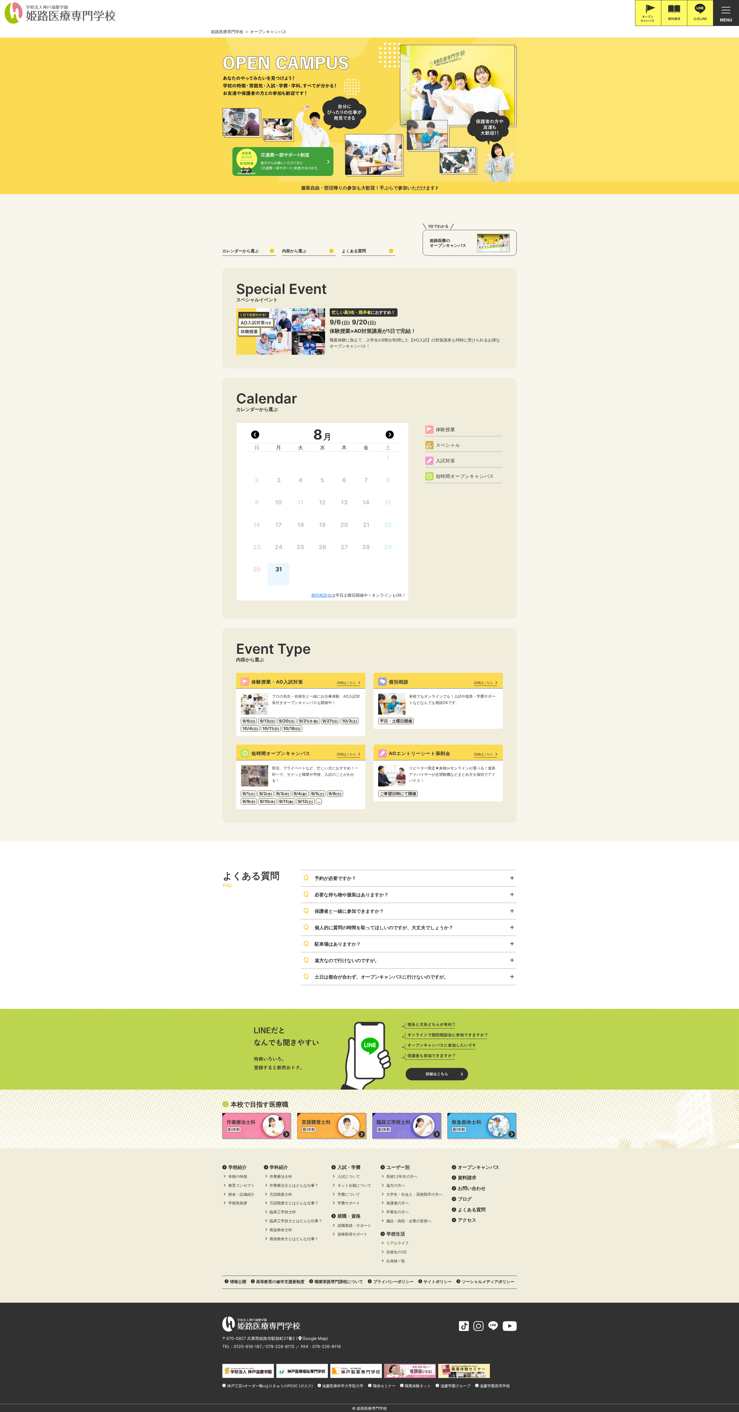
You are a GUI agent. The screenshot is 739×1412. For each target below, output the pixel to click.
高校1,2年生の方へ (401, 1176)
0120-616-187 (248, 1346)
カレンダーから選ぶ (240, 250)
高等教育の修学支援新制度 (280, 1281)
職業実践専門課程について (339, 1281)
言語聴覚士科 (281, 1194)
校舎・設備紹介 (241, 1194)
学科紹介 (279, 1167)
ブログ (465, 1199)
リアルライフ (397, 1243)
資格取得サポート (352, 1234)
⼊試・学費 (349, 1167)
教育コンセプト (241, 1185)
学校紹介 (237, 1167)
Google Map (314, 1338)
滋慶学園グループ (456, 1386)
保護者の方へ (397, 1203)
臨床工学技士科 (283, 1212)
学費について (348, 1194)
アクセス (467, 1220)
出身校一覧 (395, 1261)
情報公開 (238, 1281)
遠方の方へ (395, 1185)
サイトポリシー (437, 1281)
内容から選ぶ (294, 250)
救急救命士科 (281, 1230)
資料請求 (467, 1177)
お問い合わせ (472, 1188)
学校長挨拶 (237, 1203)
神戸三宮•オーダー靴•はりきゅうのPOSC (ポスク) (270, 1386)
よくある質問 (354, 250)
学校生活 (396, 1234)
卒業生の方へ (397, 1212)
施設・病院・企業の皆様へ (408, 1221)
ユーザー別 (398, 1167)
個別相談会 (321, 595)
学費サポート (348, 1203)
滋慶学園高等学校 (495, 1386)
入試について (348, 1176)
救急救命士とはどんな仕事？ (294, 1239)
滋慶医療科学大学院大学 (342, 1386)
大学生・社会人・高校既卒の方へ (414, 1194)
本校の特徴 (237, 1176)
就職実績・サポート (354, 1225)
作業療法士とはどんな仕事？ (294, 1185)
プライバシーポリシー (393, 1281)
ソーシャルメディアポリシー (488, 1281)
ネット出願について (354, 1185)
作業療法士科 (281, 1176)
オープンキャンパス (478, 1167)
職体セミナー (384, 1386)
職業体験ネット (418, 1386)
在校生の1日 (396, 1252)
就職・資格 (349, 1216)
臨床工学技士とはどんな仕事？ (296, 1221)
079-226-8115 (280, 1346)
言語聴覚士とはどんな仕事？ (294, 1203)
